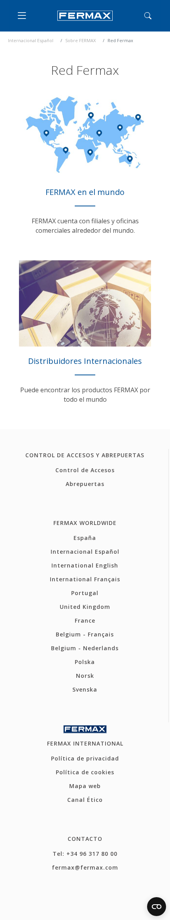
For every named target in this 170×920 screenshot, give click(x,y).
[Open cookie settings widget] (156, 906)
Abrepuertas (85, 484)
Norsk (85, 675)
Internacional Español (30, 40)
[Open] (23, 15)
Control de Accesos (85, 470)
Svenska (84, 689)
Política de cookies (85, 772)
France (85, 620)
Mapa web (85, 786)
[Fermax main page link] (85, 16)
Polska (85, 662)
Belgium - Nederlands (85, 648)
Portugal (84, 593)
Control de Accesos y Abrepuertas (84, 455)
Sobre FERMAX (80, 40)
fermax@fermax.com (85, 867)
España (85, 538)
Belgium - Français (85, 634)
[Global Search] (148, 15)
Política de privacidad (85, 758)
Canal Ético (85, 799)
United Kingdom (85, 606)
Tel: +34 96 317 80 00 (85, 853)
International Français (85, 579)
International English (84, 565)
